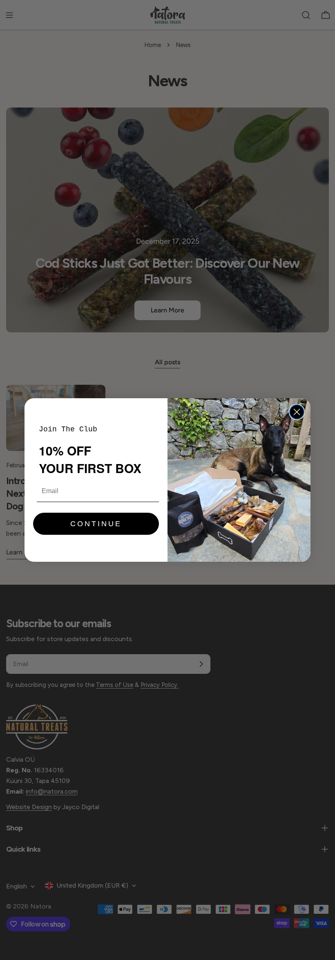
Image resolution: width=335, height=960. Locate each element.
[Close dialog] (297, 412)
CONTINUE (96, 524)
